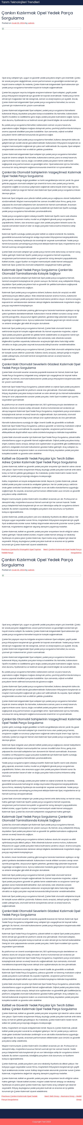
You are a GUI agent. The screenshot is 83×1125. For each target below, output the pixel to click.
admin (31, 23)
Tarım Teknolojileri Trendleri (21, 2)
